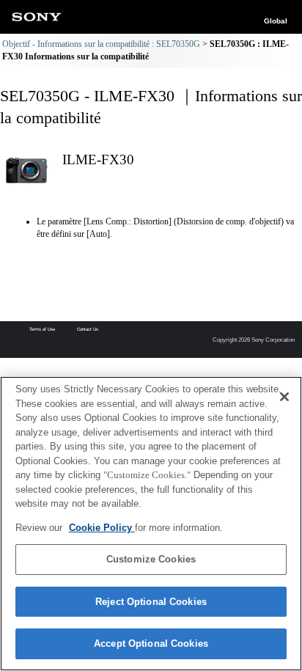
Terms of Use (42, 329)
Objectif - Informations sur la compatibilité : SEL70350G (101, 44)
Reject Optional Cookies (151, 601)
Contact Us (87, 329)
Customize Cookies (151, 559)
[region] (151, 523)
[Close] (284, 397)
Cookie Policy (102, 527)
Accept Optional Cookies (151, 643)
